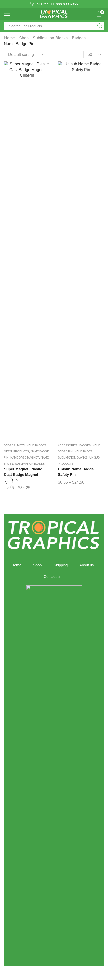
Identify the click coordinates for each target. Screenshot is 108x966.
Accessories (67, 445)
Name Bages (83, 451)
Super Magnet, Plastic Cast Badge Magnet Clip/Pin (23, 474)
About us (86, 565)
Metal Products (16, 451)
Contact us (53, 577)
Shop (24, 38)
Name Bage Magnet (24, 457)
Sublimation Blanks (50, 38)
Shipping (60, 565)
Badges (79, 38)
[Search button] (100, 26)
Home (9, 38)
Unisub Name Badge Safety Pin (76, 472)
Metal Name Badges (31, 445)
